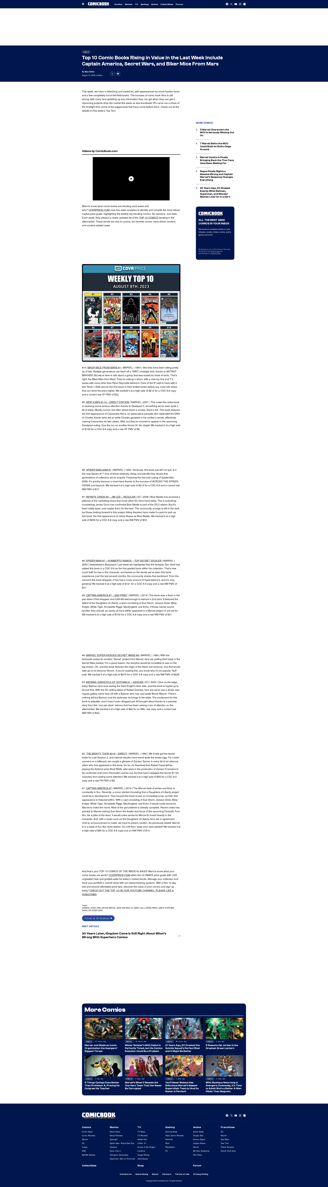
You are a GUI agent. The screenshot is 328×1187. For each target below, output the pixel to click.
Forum (179, 4)
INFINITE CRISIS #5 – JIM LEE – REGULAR (111, 496)
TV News (141, 1131)
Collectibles (166, 4)
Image (84, 1147)
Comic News (87, 1131)
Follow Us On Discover (97, 918)
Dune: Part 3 (115, 1151)
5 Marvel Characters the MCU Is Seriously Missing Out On (217, 132)
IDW (84, 1151)
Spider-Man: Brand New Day (122, 1143)
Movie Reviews (116, 1135)
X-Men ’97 (141, 1143)
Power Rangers (227, 1147)
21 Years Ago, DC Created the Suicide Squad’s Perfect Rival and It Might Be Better (182, 1048)
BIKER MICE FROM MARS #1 (104, 367)
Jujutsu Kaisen (199, 1143)
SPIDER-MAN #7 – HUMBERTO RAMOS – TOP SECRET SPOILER (123, 560)
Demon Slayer (199, 1139)
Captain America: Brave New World (116, 908)
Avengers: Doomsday (119, 1155)
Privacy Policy (216, 253)
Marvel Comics (158, 908)
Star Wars (225, 1139)
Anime (154, 4)
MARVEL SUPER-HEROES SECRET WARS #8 (112, 655)
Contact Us (126, 1174)
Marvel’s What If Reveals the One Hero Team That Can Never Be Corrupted (143, 1085)
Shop (140, 1165)
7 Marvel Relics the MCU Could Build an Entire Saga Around (215, 146)
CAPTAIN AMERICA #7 (99, 788)
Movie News (115, 1131)
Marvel (129, 1041)
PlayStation (170, 1147)
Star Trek (225, 1143)
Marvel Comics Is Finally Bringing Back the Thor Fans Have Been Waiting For (217, 160)
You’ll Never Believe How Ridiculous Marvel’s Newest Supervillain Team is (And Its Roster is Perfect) (182, 1087)
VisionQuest (142, 1158)
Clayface (113, 1147)
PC (166, 1151)
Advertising (141, 1174)
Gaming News (171, 1131)
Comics (118, 4)
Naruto (196, 1147)
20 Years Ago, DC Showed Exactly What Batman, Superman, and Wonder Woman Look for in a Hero (215, 192)
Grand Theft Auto (228, 1151)
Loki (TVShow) (146, 908)
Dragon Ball (198, 1135)
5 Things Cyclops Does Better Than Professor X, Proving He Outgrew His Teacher (102, 1085)
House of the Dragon (146, 1147)
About (155, 1174)
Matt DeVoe (90, 71)
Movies (128, 4)
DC (83, 1143)
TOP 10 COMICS (148, 217)
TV (136, 4)
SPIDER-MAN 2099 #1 (98, 469)
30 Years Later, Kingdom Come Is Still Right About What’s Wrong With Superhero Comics (124, 935)
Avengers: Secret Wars (91, 908)
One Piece (197, 1155)
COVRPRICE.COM (99, 210)
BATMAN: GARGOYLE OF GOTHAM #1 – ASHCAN (114, 682)
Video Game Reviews (174, 1135)
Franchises (228, 1127)
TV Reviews (142, 1135)
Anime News (198, 1131)
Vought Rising (143, 1155)
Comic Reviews (88, 1135)
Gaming (145, 4)
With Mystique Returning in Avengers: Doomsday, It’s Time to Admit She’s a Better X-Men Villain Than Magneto (224, 1087)
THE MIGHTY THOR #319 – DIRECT (106, 753)
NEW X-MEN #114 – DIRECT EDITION (107, 402)
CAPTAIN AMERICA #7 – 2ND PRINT (106, 595)
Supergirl (114, 1139)
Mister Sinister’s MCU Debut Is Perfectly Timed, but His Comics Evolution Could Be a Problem (143, 1048)
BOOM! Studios (88, 1155)
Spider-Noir (142, 1139)
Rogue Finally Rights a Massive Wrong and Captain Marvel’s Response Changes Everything (216, 175)
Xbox (167, 1143)
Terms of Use (214, 251)
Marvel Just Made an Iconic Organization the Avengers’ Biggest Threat (101, 1048)
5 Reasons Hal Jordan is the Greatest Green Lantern (222, 1047)
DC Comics (135, 908)
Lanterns (141, 1151)
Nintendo (169, 1139)
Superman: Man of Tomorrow (122, 1158)
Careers (166, 1174)
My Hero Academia (201, 1151)
